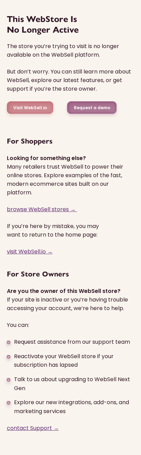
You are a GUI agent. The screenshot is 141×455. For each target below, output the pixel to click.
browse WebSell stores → (42, 209)
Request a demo (92, 108)
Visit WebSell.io (30, 108)
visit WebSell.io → (30, 251)
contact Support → (33, 428)
